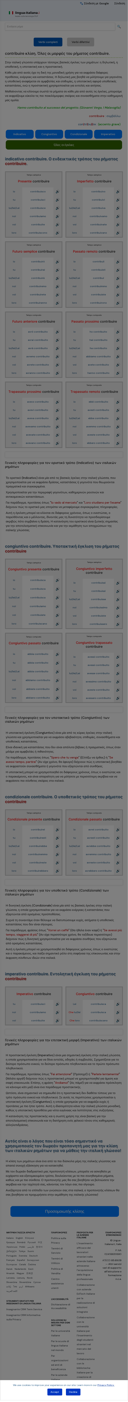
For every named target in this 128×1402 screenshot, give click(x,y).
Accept (55, 1392)
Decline (73, 1392)
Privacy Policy (106, 1385)
